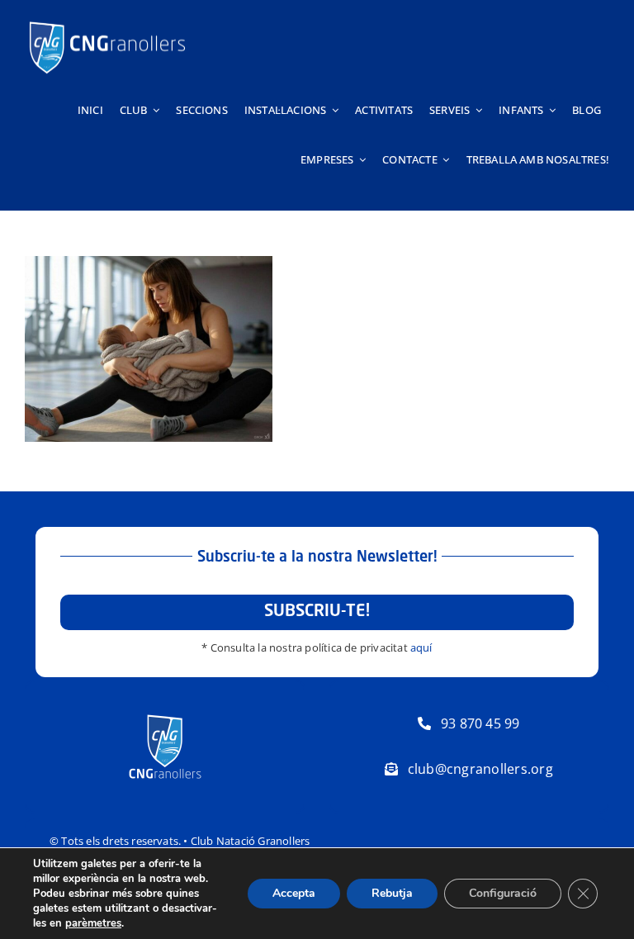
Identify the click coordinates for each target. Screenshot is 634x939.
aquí (421, 647)
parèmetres (93, 923)
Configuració (503, 893)
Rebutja (392, 893)
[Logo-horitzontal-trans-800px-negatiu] (107, 21)
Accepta (293, 893)
